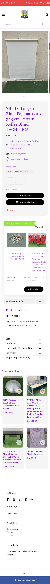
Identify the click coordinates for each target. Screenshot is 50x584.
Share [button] (12, 210)
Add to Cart (25, 195)
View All (39, 227)
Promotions (11, 166)
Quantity (9, 178)
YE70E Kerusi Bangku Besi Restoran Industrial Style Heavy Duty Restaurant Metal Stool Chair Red (39, 261)
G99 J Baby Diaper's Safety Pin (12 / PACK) (18, 256)
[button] (3, 14)
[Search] (43, 24)
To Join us (11, 532)
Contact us (11, 535)
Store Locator (12, 529)
